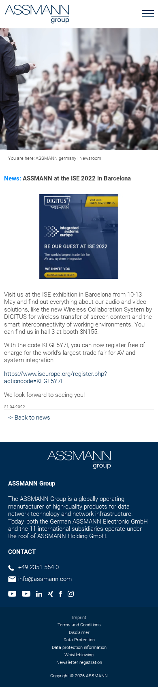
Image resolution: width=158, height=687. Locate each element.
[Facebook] (60, 594)
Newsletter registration (79, 662)
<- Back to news (29, 417)
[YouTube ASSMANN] (26, 594)
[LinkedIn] (39, 594)
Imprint (79, 617)
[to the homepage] (37, 15)
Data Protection (79, 639)
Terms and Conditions (79, 625)
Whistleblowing (79, 654)
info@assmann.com (45, 579)
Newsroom (90, 158)
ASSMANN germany (56, 158)
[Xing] (50, 594)
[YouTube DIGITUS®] (12, 594)
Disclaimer (79, 632)
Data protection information (79, 647)
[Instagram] (71, 594)
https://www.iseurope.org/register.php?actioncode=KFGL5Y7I (55, 377)
